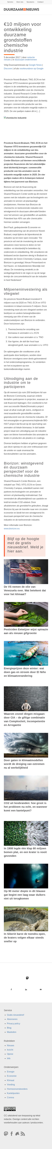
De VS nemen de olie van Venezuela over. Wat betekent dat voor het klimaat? (25, 590)
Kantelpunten (13, 1093)
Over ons (19, 2)
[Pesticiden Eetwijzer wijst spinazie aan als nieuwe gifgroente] (26, 614)
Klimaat (10, 1080)
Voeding (11, 1085)
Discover (8, 68)
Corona (10, 1097)
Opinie (10, 1054)
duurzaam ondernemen (26, 60)
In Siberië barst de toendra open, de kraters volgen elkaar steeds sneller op (25, 937)
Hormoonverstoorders (17, 1089)
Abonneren (12, 1019)
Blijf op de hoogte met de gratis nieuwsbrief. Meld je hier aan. (25, 545)
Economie (12, 1076)
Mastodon (11, 1032)
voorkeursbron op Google (31, 68)
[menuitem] (10, 2)
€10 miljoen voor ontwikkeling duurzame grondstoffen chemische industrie (22, 37)
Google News (35, 65)
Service (10, 2)
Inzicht (10, 1050)
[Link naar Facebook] (11, 989)
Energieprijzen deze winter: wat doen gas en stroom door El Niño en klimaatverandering (25, 672)
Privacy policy (13, 1023)
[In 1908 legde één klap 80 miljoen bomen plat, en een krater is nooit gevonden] (26, 833)
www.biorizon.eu (12, 528)
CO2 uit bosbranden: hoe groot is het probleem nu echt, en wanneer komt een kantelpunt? (25, 807)
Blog (9, 1028)
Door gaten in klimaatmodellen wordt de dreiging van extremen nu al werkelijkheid (24, 764)
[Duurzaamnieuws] (21, 9)
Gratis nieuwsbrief (15, 1015)
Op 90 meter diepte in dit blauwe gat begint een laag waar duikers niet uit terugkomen (24, 895)
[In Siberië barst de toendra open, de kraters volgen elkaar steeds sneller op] (26, 918)
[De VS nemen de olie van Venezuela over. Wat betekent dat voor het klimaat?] (26, 571)
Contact (40, 2)
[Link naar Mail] (40, 989)
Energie (10, 1072)
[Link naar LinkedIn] (26, 989)
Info (8, 1058)
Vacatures (30, 2)
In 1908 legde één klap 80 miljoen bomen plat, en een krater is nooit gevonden (25, 852)
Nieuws (10, 1045)
